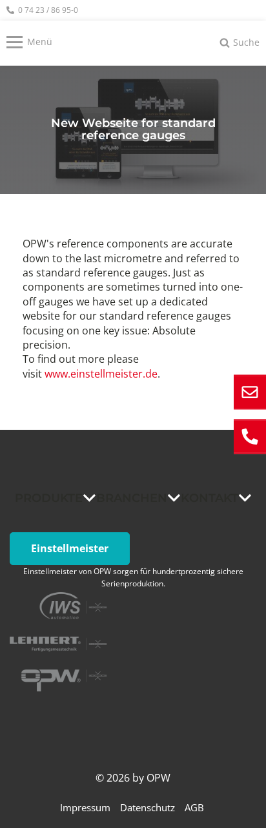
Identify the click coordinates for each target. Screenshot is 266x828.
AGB (194, 807)
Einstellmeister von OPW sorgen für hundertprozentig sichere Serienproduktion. (133, 577)
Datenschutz (147, 807)
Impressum (85, 807)
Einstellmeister (69, 548)
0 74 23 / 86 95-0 (48, 10)
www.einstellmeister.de (101, 374)
